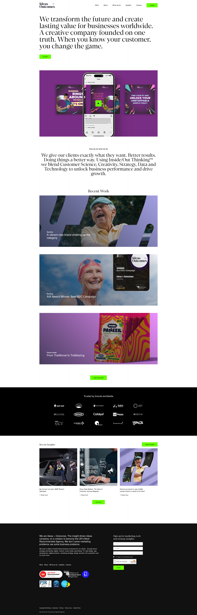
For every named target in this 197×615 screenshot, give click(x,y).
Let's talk (45, 57)
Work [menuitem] (97, 5)
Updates (61, 565)
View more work (98, 378)
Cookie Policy (77, 608)
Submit (119, 568)
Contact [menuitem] (152, 5)
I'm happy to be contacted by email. (124, 557)
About (46, 565)
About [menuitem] (106, 5)
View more (98, 502)
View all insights (149, 444)
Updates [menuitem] (128, 5)
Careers (68, 565)
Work (41, 565)
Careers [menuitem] (139, 5)
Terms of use (68, 608)
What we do (53, 565)
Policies (61, 608)
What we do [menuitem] (117, 5)
